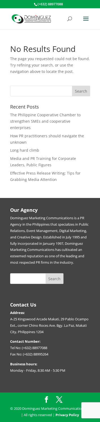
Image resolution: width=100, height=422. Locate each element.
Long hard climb (24, 150)
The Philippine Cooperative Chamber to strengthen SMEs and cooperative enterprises (45, 121)
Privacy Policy (67, 414)
